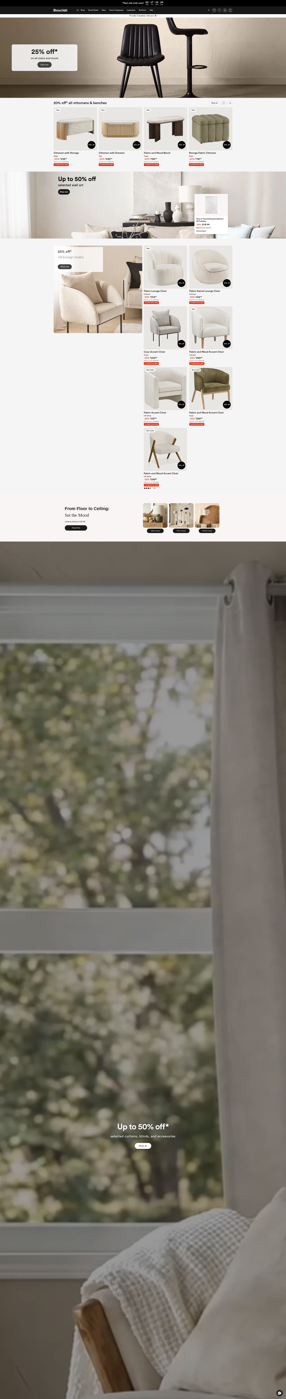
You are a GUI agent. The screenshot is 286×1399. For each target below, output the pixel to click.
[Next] (229, 103)
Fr (209, 10)
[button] (279, 1393)
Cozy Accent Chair (154, 352)
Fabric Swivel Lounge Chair (204, 291)
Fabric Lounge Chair (155, 291)
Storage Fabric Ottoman (202, 153)
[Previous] (223, 103)
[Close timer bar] (283, 3)
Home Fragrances (116, 10)
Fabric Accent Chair (155, 412)
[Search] (219, 10)
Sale (151, 10)
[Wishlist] (214, 10)
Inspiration (131, 10)
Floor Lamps (181, 531)
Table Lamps (155, 531)
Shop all (214, 103)
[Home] (60, 10)
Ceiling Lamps (207, 531)
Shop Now (76, 528)
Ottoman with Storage (66, 153)
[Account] (225, 10)
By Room (142, 10)
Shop (83, 10)
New (104, 10)
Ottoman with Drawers (112, 153)
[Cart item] (230, 10)
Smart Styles (93, 10)
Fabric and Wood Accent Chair (206, 352)
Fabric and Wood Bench (157, 153)
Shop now (44, 65)
